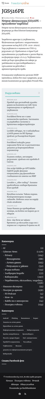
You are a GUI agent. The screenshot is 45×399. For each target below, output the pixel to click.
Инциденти (13, 259)
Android (5, 318)
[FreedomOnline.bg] (20, 3)
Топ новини (27, 342)
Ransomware (25, 318)
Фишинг (19, 346)
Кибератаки (11, 277)
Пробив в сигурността (11, 342)
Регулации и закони (17, 266)
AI (4, 248)
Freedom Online (9, 18)
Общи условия (27, 384)
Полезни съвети (13, 304)
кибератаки (7, 354)
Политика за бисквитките (22, 388)
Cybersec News (10, 252)
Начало (9, 380)
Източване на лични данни (13, 326)
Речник (35, 380)
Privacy (8, 255)
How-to (9, 297)
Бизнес (35, 318)
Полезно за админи (12, 290)
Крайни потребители (11, 334)
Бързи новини (12, 270)
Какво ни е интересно (16, 301)
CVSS (31, 48)
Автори (15, 384)
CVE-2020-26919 (31, 45)
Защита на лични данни (12, 322)
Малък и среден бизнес (11, 338)
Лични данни (14, 262)
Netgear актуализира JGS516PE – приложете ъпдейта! (21, 22)
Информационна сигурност (13, 330)
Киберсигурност (33, 330)
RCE (20, 45)
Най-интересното (30, 338)
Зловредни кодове (14, 273)
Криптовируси (27, 334)
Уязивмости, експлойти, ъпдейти (24, 280)
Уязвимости (7, 346)
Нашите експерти (12, 286)
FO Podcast (10, 294)
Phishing (15, 318)
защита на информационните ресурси (17, 350)
